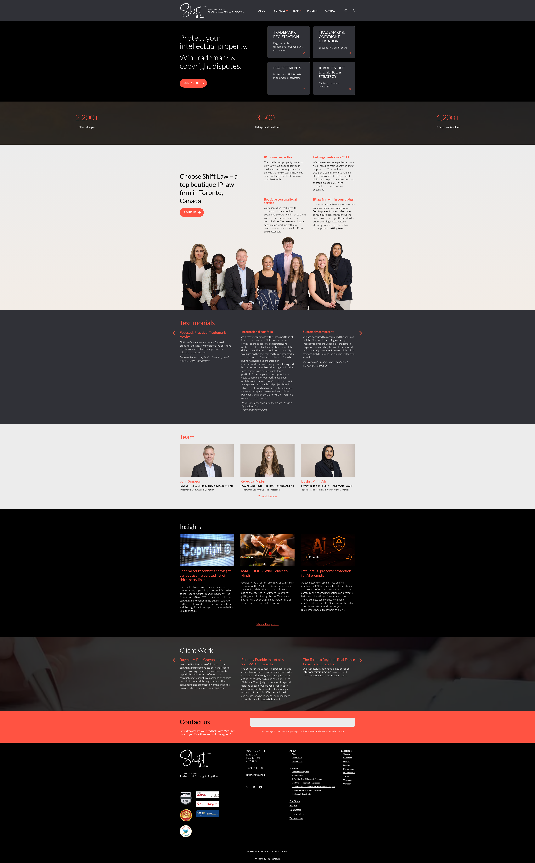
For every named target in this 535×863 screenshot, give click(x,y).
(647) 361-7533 (255, 768)
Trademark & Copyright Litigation (306, 790)
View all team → (267, 496)
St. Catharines (349, 772)
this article (267, 699)
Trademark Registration (302, 794)
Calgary (346, 754)
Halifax (346, 761)
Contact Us (295, 809)
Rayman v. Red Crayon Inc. (200, 659)
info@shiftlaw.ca (255, 774)
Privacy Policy (297, 814)
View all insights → (267, 624)
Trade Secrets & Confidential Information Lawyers (313, 786)
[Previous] (174, 333)
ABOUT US (190, 212)
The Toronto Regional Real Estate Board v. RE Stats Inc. (329, 661)
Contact (331, 10)
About (294, 754)
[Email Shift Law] (345, 10)
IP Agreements (298, 775)
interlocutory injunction (317, 671)
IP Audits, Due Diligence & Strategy (307, 779)
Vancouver (348, 780)
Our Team (295, 801)
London (346, 765)
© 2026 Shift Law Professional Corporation (267, 851)
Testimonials (297, 761)
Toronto (346, 776)
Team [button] (296, 10)
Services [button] (279, 10)
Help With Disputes (300, 771)
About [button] (262, 10)
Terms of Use (296, 818)
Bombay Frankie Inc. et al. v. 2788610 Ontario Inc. (263, 661)
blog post (219, 688)
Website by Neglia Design (267, 858)
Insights (312, 10)
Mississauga (348, 769)
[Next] (361, 333)
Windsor (347, 784)
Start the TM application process (306, 783)
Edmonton (347, 757)
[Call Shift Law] (353, 10)
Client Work (297, 757)
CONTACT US (191, 82)
